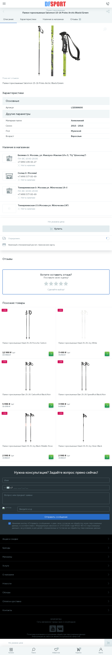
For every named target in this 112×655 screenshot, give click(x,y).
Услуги (5, 565)
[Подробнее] (51, 354)
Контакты (7, 610)
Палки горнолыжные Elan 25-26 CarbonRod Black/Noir (26, 394)
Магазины (7, 556)
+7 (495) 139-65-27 (27, 162)
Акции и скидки (10, 539)
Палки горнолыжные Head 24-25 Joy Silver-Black (80, 446)
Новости (6, 583)
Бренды (6, 548)
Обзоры (6, 592)
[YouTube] (52, 628)
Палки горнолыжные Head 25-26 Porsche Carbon (24, 343)
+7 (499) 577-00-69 (27, 176)
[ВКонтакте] (60, 628)
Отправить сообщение (56, 517)
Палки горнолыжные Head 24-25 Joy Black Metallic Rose (27, 446)
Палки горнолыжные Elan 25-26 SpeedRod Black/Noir (82, 394)
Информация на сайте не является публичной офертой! (56, 636)
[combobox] (8, 487)
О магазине (8, 574)
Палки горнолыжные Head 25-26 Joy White (77, 343)
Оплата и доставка (11, 601)
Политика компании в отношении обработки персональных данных (56, 634)
